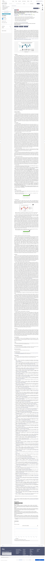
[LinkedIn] (17, 503)
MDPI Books (31, 551)
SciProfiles (31, 553)
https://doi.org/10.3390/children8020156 (23, 22)
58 (26, 282)
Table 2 (16, 217)
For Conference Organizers (25, 555)
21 (33, 73)
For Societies (24, 554)
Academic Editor (4, 17)
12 (25, 60)
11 (27, 88)
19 (16, 68)
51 (14, 175)
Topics (16, 1)
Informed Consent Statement (5, 7)
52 (27, 180)
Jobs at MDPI (17, 553)
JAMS (30, 555)
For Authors (24, 550)
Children (3, 545)
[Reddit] (20, 503)
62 (28, 325)
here (25, 539)
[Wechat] (19, 503)
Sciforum (31, 550)
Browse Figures (21, 26)
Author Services (24, 1)
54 (35, 260)
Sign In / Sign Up (38, 1)
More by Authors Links (4, 22)
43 (14, 136)
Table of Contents (4, 30)
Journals (13, 1)
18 (30, 106)
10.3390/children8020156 (13, 5)
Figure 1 (31, 200)
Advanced (41, 3)
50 (35, 172)
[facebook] (18, 503)
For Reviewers (24, 551)
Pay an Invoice (17, 551)
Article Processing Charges (18, 550)
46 (23, 149)
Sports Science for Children (26, 25)
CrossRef (19, 361)
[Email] (14, 503)
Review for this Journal (6, 12)
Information (19, 1)
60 (17, 310)
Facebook (38, 551)
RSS (39, 545)
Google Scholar (18, 371)
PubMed (26, 371)
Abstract (3, 0)
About (31, 1)
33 (14, 97)
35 (25, 124)
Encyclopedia (31, 554)
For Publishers (24, 553)
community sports (25, 39)
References (3, 9)
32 (16, 95)
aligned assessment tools (20, 39)
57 (23, 282)
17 (15, 68)
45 (23, 139)
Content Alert (41, 545)
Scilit (20, 361)
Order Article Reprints (36, 8)
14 (19, 74)
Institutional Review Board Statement (5, 6)
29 (28, 88)
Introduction (3, 1)
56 (31, 278)
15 (24, 273)
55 (18, 277)
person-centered (29, 39)
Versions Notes (25, 26)
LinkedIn (37, 550)
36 (26, 124)
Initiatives (28, 1)
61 (33, 313)
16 (34, 66)
